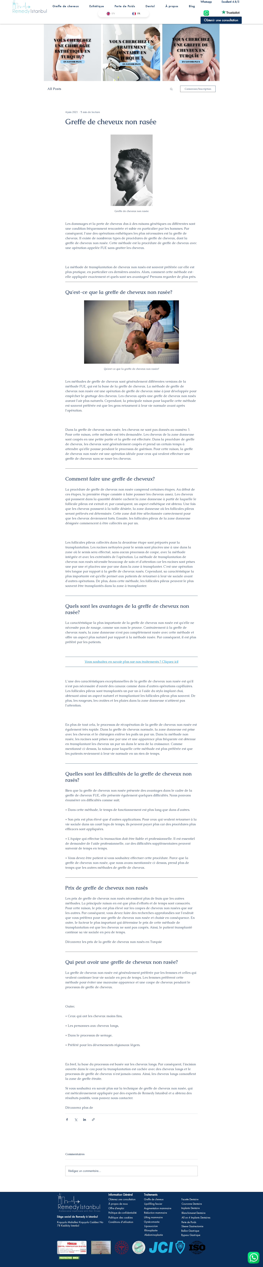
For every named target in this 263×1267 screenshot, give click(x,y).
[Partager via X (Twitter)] (75, 1119)
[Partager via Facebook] (67, 1119)
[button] (65, 6)
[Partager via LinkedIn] (84, 1119)
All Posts (54, 89)
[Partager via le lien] (93, 1119)
